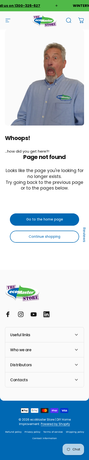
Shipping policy (75, 431)
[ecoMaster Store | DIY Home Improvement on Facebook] (8, 314)
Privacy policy (32, 431)
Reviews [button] (84, 234)
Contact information (44, 438)
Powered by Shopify (55, 424)
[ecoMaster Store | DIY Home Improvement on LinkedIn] (46, 314)
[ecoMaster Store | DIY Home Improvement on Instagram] (21, 314)
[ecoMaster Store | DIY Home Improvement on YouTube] (34, 314)
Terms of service (53, 431)
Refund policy (13, 431)
